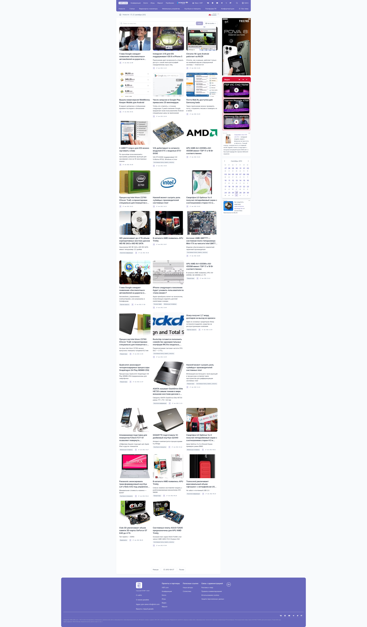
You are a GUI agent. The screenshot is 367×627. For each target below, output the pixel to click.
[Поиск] (237, 3)
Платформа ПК (210, 9)
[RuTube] (231, 3)
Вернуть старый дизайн (144, 609)
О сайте (139, 595)
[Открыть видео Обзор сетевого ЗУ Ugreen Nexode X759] (236, 106)
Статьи (132, 9)
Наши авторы (188, 587)
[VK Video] (243, 79)
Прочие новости (124, 304)
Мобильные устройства (171, 9)
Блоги (145, 3)
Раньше (155, 570)
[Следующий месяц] (248, 161)
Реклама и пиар (207, 587)
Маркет (160, 3)
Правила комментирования (211, 591)
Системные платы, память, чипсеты (164, 162)
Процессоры (190, 278)
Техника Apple (158, 304)
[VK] (281, 616)
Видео (227, 80)
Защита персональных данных (212, 599)
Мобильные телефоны (170, 304)
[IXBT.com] (120, 15)
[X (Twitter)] (226, 3)
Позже (181, 570)
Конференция (136, 3)
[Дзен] (212, 3)
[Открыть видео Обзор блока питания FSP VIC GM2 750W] (236, 90)
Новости (122, 9)
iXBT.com (165, 587)
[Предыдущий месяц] (225, 161)
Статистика (187, 591)
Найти (199, 23)
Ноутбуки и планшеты (192, 9)
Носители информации (126, 252)
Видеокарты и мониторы (148, 9)
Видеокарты (123, 540)
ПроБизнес (170, 3)
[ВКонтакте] (208, 3)
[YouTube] (217, 3)
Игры (153, 3)
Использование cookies (210, 595)
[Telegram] (222, 3)
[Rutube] (246, 79)
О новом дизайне (142, 600)
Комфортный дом (227, 9)
